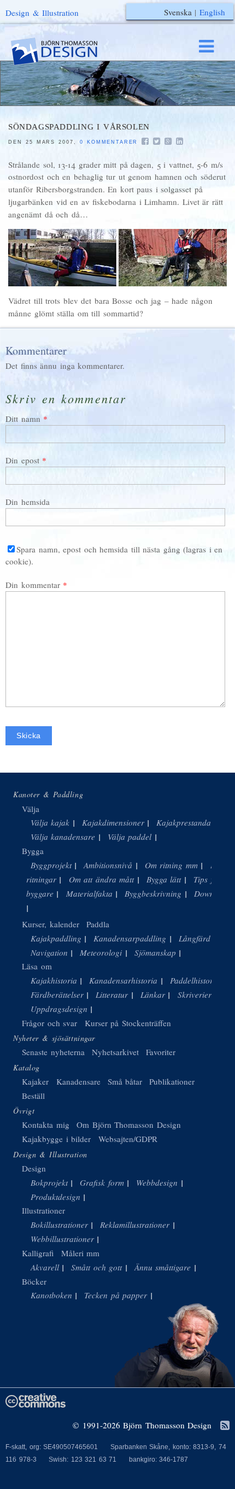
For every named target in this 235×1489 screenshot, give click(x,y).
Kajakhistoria (54, 980)
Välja (30, 808)
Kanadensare (78, 1081)
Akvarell (45, 1267)
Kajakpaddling (56, 938)
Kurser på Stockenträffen (128, 1022)
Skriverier (195, 994)
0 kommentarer (109, 142)
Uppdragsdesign (59, 1008)
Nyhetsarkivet (115, 1051)
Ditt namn (22, 418)
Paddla (97, 924)
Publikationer (172, 1081)
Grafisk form (102, 1182)
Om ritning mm (171, 865)
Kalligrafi (38, 1252)
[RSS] (225, 1426)
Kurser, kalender (50, 924)
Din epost (22, 460)
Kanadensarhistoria (123, 980)
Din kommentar (32, 584)
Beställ (33, 1095)
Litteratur (112, 994)
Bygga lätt (163, 879)
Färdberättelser (57, 994)
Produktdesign (55, 1196)
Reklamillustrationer (134, 1224)
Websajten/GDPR (127, 1138)
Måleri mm (80, 1252)
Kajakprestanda (183, 822)
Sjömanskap (155, 952)
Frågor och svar (49, 1022)
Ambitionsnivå (108, 865)
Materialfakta (89, 893)
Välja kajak (50, 822)
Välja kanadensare (63, 836)
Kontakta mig (45, 1124)
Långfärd (194, 938)
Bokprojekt (49, 1182)
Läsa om (37, 966)
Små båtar (125, 1081)
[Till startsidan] (64, 51)
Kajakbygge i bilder (56, 1138)
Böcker (34, 1281)
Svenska (178, 12)
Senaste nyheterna (53, 1051)
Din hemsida (27, 501)
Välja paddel (130, 836)
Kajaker (35, 1081)
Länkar (152, 994)
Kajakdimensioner (113, 822)
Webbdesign (157, 1182)
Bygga (33, 850)
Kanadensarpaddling (129, 938)
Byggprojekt (51, 865)
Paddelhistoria (195, 980)
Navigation (49, 952)
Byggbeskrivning (153, 893)
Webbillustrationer (62, 1238)
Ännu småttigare (162, 1267)
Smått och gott (96, 1267)
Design (34, 1168)
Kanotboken (51, 1295)
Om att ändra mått (101, 879)
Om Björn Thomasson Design (129, 1124)
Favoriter (160, 1051)
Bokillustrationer (59, 1224)
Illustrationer (43, 1210)
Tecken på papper (115, 1295)
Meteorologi (101, 952)
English (212, 12)
